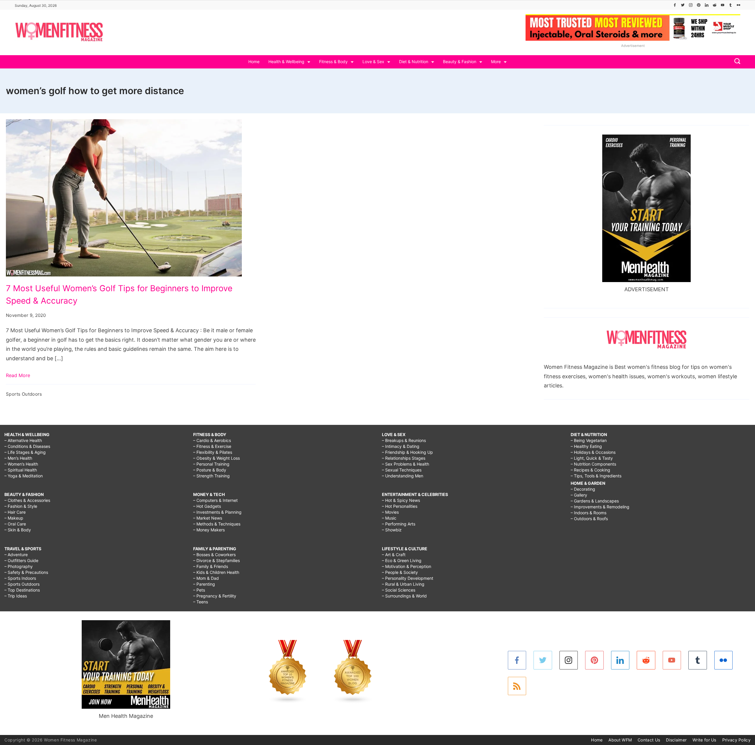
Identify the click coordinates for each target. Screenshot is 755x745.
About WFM (620, 739)
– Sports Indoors (20, 578)
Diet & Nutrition (413, 61)
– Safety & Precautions (26, 572)
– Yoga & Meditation (23, 475)
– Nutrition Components (593, 463)
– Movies (390, 512)
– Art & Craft (394, 554)
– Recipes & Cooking (590, 469)
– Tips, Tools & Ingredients (596, 475)
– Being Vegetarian (589, 440)
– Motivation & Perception (406, 566)
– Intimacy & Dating (400, 446)
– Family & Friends (210, 566)
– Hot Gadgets (207, 506)
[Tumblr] (730, 5)
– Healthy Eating (586, 446)
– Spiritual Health (20, 469)
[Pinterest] (698, 5)
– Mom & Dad (206, 578)
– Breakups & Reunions (404, 440)
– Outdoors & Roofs (589, 518)
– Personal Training (211, 463)
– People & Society (400, 572)
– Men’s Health (18, 458)
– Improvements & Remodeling (600, 506)
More (496, 61)
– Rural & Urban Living (403, 584)
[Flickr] (738, 5)
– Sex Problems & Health (405, 463)
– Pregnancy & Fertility (214, 595)
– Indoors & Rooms (588, 512)
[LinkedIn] (706, 5)
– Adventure (16, 554)
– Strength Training (211, 475)
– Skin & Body (17, 529)
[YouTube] (722, 5)
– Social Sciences (398, 589)
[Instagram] (690, 5)
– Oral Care (15, 523)
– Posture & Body (209, 469)
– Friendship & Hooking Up (407, 452)
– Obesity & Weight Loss (216, 458)
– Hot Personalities (399, 506)
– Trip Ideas (15, 595)
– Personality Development (407, 578)
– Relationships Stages (403, 458)
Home (254, 61)
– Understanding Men (402, 475)
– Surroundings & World (404, 595)
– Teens (200, 601)
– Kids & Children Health (216, 572)
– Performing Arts (398, 523)
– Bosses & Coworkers (214, 554)
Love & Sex (373, 61)
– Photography (18, 566)
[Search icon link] (735, 62)
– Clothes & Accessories (27, 500)
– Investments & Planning (217, 512)
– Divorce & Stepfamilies (216, 560)
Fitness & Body (333, 61)
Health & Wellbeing (286, 61)
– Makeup (13, 517)
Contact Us (649, 739)
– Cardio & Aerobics (212, 440)
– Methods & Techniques (216, 523)
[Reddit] (714, 5)
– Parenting (204, 584)
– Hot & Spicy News (401, 500)
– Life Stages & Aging (25, 452)
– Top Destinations (22, 589)
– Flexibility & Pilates (212, 452)
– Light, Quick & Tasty (592, 458)
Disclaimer (676, 739)
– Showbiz (392, 529)
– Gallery (579, 494)
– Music (389, 517)
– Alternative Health (23, 440)
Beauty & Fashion (459, 61)
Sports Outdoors (24, 394)
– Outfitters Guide (21, 560)
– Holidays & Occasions (593, 452)
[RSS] (517, 686)
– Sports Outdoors (22, 584)
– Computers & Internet (215, 500)
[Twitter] (683, 5)
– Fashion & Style (20, 506)
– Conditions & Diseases (27, 446)
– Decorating (583, 489)
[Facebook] (675, 5)
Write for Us (704, 739)
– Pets (199, 589)
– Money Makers (209, 529)
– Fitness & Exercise (212, 446)
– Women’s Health (21, 463)
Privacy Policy (736, 739)
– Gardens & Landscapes (595, 500)
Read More (18, 375)
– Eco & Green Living (401, 560)
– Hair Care (15, 512)
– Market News (207, 517)
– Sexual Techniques (401, 469)
